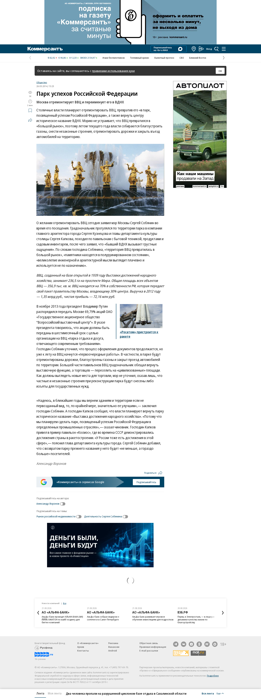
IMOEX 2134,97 (87, 57)
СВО (182, 57)
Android (112, 650)
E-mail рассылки (148, 650)
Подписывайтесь (146, 482)
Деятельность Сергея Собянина (103, 516)
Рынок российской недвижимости (55, 516)
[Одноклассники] (199, 644)
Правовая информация (152, 646)
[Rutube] (207, 644)
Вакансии (113, 646)
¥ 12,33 (73, 57)
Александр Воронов (47, 503)
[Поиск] (216, 49)
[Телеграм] (175, 644)
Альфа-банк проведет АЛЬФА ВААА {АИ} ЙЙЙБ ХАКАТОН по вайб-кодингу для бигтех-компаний (62, 619)
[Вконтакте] (183, 644)
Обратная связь (148, 643)
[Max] (215, 644)
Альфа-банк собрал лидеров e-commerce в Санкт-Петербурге (103, 618)
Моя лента (54, 693)
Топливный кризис (139, 57)
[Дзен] (191, 644)
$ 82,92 (51, 57)
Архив (80, 646)
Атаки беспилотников (113, 57)
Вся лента (208, 693)
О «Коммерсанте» (88, 643)
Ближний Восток (197, 57)
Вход (209, 48)
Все (64, 603)
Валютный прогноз (164, 57)
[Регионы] (194, 49)
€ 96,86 (62, 57)
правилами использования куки (113, 71)
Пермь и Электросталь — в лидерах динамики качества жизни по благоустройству (196, 619)
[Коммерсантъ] (45, 48)
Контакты (83, 650)
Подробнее (213, 675)
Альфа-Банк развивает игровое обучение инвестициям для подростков (152, 618)
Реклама (113, 643)
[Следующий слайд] (222, 612)
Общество (41, 82)
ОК (220, 71)
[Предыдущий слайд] (38, 612)
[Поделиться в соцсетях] (30, 120)
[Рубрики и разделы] (223, 49)
